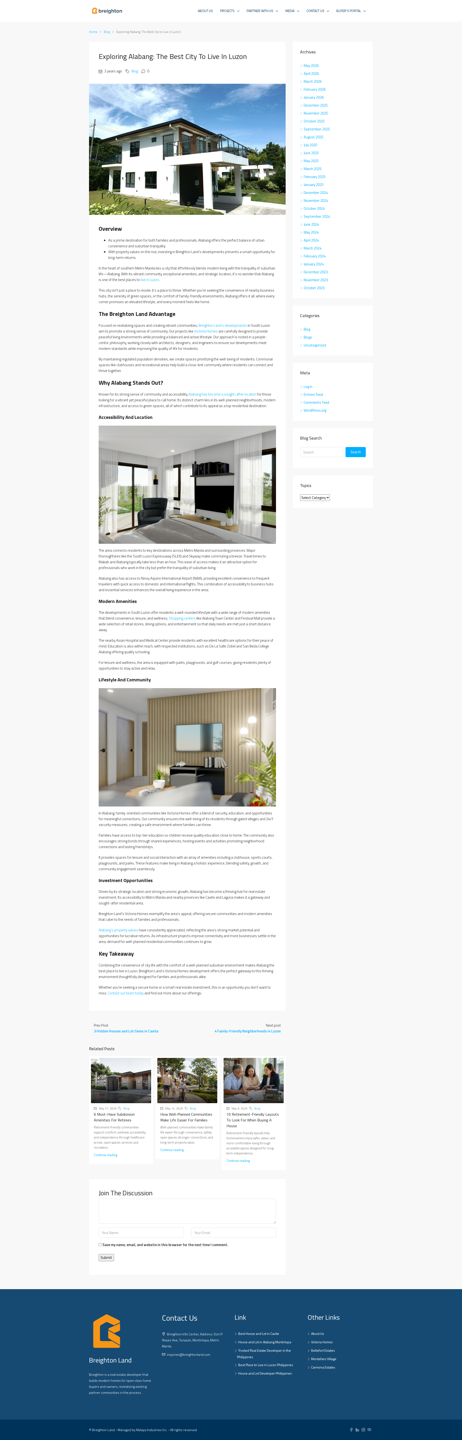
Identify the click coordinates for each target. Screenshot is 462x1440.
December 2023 (316, 272)
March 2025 (312, 169)
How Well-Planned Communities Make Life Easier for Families (186, 1117)
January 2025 (314, 184)
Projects (227, 10)
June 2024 (311, 224)
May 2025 (311, 161)
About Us (205, 10)
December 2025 (316, 105)
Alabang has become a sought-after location (223, 394)
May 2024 (311, 232)
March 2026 (312, 81)
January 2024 (314, 264)
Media (290, 10)
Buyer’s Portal (348, 10)
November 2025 (316, 113)
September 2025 (317, 129)
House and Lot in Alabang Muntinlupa (264, 1341)
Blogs (308, 337)
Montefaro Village (323, 1358)
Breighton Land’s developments (223, 325)
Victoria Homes (206, 331)
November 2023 (316, 280)
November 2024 (316, 200)
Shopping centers (182, 618)
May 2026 (311, 65)
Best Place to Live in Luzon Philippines (265, 1364)
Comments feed (316, 402)
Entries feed (313, 394)
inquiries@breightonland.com (188, 1354)
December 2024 (316, 192)
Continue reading (105, 1154)
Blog (107, 31)
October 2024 (314, 208)
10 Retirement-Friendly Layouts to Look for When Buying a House (252, 1120)
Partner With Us (260, 10)
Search (355, 452)
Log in (308, 386)
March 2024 (312, 248)
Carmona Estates (323, 1367)
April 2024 (311, 240)
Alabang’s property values (118, 930)
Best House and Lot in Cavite (258, 1333)
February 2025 (315, 176)
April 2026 (311, 73)
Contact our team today (126, 993)
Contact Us (315, 10)
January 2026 (314, 97)
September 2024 (317, 216)
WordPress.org (315, 410)
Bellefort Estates (323, 1350)
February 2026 (315, 89)
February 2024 (315, 256)
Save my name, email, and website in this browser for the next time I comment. (165, 1245)
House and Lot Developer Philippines (265, 1373)
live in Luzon (150, 279)
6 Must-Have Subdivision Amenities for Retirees (114, 1117)
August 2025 (313, 137)
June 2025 (311, 153)
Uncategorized (315, 345)
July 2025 (310, 145)
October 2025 (314, 121)
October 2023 (314, 288)
